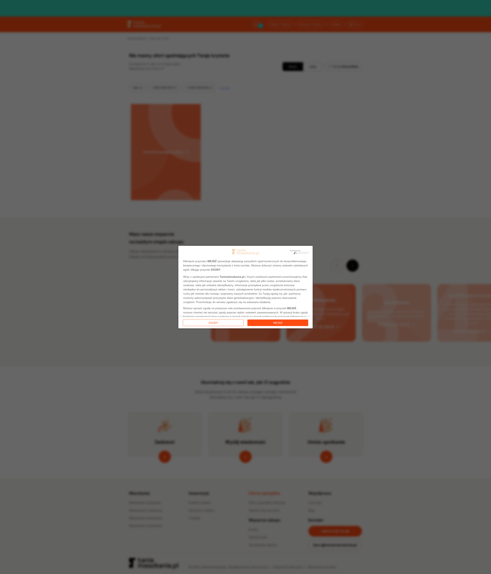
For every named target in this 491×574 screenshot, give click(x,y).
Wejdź (278, 322)
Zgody (213, 322)
